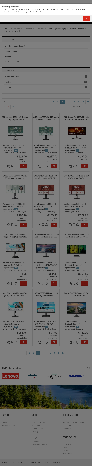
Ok (86, 19)
